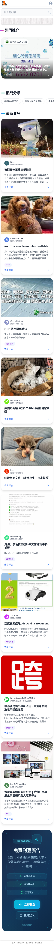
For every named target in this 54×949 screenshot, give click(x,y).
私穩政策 (38, 943)
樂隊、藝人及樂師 (33, 101)
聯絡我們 (20, 943)
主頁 (13, 943)
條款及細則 (27, 925)
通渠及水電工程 (11, 101)
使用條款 (29, 943)
